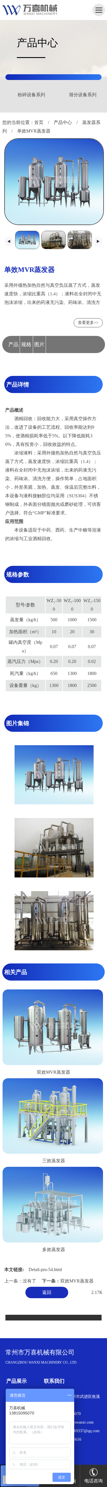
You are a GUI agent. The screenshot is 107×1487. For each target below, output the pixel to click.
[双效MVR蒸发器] (53, 1063)
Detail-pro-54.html (45, 1269)
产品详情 (13, 347)
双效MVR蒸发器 (53, 1072)
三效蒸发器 (53, 1160)
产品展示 (16, 1381)
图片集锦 (39, 347)
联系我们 (54, 1381)
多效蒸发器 (53, 1249)
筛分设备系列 (39, 94)
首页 (38, 122)
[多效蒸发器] (53, 1241)
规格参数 (26, 347)
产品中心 (63, 122)
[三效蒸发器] (53, 1152)
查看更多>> (88, 322)
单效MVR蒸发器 (34, 131)
